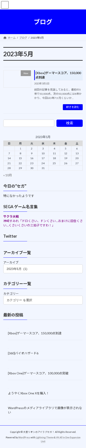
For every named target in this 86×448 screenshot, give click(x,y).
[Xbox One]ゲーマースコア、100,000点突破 (38, 373)
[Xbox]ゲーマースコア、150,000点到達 (35, 333)
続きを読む (72, 107)
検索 (69, 123)
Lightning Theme (45, 437)
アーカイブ (11, 262)
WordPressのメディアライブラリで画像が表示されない (45, 410)
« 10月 (7, 175)
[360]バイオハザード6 (23, 353)
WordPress (24, 437)
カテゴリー (11, 293)
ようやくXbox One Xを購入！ (28, 393)
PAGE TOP (79, 430)
